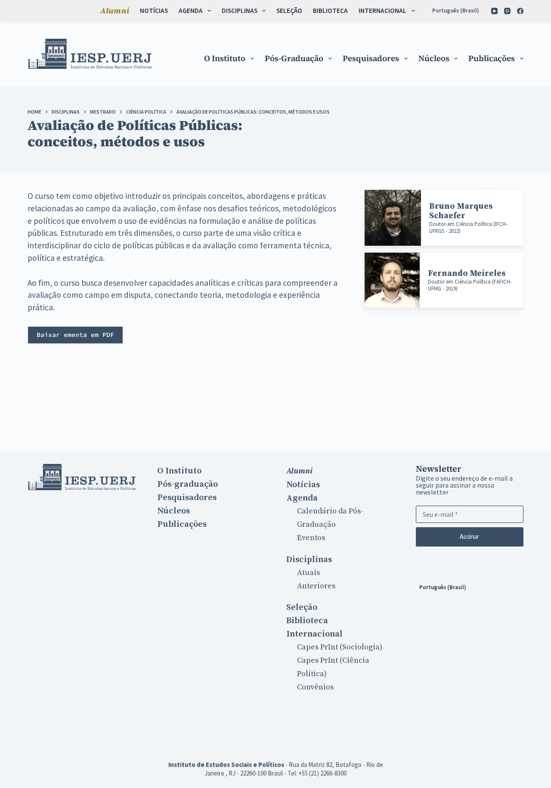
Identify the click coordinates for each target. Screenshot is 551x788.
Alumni (114, 10)
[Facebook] (520, 11)
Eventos (311, 538)
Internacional (382, 10)
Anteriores (316, 586)
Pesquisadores (371, 58)
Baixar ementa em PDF (75, 335)
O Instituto (224, 58)
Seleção (289, 10)
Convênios (315, 687)
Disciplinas (239, 10)
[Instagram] (507, 11)
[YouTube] (494, 11)
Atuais (308, 573)
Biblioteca (330, 10)
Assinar (469, 536)
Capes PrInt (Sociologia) (339, 647)
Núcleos (433, 58)
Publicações (491, 58)
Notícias (154, 10)
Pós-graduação (294, 58)
